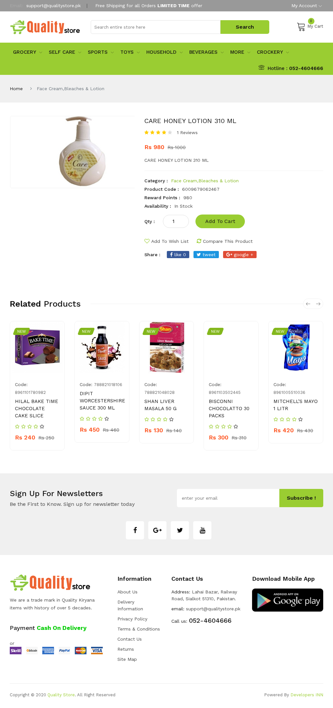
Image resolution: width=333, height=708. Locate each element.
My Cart (315, 25)
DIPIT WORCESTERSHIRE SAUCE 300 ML (102, 401)
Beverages (203, 52)
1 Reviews (187, 132)
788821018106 (108, 384)
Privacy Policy (132, 618)
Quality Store (61, 694)
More (237, 52)
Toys (127, 52)
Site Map (127, 659)
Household (161, 52)
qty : (149, 221)
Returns (125, 649)
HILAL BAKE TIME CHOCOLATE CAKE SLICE (36, 408)
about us (127, 591)
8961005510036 (289, 392)
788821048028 (159, 392)
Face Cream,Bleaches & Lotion (205, 180)
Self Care (62, 52)
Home (16, 88)
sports (98, 52)
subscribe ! (301, 498)
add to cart (220, 221)
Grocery (24, 52)
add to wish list (170, 241)
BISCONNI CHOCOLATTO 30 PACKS (229, 408)
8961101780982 (30, 392)
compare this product (228, 241)
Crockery (270, 52)
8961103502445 (225, 392)
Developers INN (306, 694)
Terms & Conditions (138, 629)
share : (152, 254)
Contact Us (129, 639)
